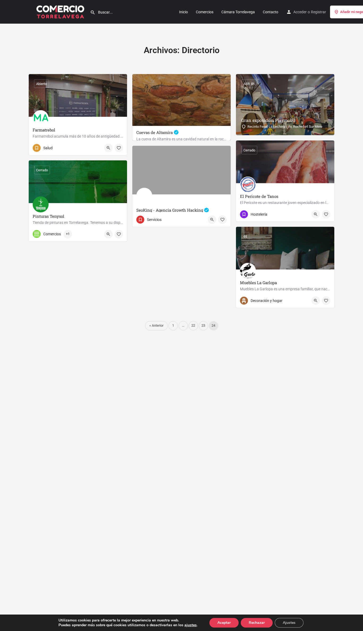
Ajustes (289, 622)
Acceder (300, 12)
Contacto (270, 12)
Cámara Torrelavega (238, 12)
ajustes (190, 625)
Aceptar (224, 622)
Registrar (318, 12)
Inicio (183, 12)
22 (193, 325)
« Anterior (156, 325)
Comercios (204, 12)
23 (203, 325)
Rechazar (257, 622)
